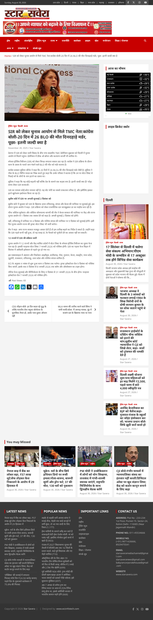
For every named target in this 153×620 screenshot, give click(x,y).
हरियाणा (121, 2)
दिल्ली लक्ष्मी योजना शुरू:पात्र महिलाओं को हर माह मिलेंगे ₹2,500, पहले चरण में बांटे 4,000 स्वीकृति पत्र (133, 381)
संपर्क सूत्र (37, 48)
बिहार (82, 2)
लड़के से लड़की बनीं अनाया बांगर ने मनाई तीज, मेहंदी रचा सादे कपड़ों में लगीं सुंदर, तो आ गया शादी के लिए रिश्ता (56, 522)
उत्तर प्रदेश (56, 2)
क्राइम (87, 40)
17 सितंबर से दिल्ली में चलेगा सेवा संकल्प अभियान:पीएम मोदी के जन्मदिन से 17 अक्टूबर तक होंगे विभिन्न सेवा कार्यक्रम (126, 253)
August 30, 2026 (114, 263)
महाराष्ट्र (101, 2)
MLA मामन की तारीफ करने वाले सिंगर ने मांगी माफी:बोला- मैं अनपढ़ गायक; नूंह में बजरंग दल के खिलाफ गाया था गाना (75, 309)
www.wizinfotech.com (67, 608)
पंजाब (74, 2)
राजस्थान (111, 2)
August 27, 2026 (128, 359)
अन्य (9, 48)
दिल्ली (66, 2)
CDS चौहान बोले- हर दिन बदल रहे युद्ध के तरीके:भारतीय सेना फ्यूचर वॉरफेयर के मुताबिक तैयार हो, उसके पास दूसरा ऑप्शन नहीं (29, 311)
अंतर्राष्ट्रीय (28, 40)
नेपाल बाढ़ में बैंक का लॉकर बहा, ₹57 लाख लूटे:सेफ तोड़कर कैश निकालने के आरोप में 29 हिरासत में (20, 478)
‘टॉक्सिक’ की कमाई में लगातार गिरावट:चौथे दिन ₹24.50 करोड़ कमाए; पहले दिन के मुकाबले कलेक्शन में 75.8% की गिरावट (20, 579)
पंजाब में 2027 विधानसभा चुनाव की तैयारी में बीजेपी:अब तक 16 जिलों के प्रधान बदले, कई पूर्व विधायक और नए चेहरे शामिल (57, 549)
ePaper (22, 48)
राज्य (53, 40)
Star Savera (35, 148)
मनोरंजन (106, 40)
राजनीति (65, 40)
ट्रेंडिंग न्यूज (41, 40)
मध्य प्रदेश (91, 2)
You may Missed (19, 442)
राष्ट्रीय (17, 40)
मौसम (129, 114)
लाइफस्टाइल (84, 533)
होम (8, 40)
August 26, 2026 (128, 428)
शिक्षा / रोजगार (121, 40)
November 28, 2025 (18, 148)
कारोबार (77, 40)
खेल (96, 40)
